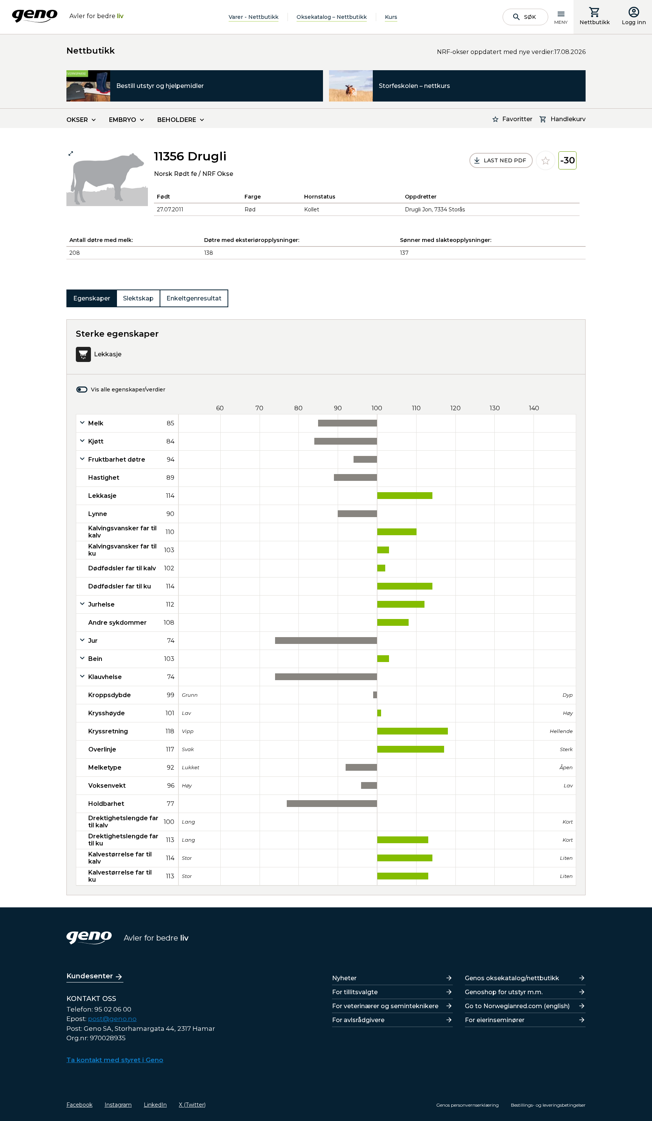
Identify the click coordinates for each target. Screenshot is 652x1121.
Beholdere (176, 119)
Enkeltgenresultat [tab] (193, 298)
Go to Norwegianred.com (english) (517, 1006)
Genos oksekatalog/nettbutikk (512, 978)
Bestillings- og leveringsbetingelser (548, 1105)
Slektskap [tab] (138, 298)
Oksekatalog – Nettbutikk (332, 17)
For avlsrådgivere (358, 1020)
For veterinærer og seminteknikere (385, 1006)
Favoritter (517, 119)
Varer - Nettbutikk (253, 17)
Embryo (122, 119)
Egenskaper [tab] (91, 298)
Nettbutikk (595, 22)
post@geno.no (112, 1018)
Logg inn (634, 22)
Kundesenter (89, 976)
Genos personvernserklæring (467, 1105)
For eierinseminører (494, 1020)
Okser (77, 119)
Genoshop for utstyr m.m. (504, 992)
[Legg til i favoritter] (545, 160)
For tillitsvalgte (355, 992)
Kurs (391, 17)
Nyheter (344, 978)
